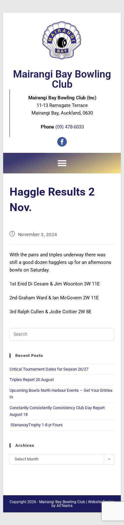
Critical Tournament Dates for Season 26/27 (49, 369)
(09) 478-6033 (69, 127)
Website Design (101, 502)
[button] (62, 163)
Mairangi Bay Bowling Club (62, 79)
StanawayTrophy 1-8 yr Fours (36, 424)
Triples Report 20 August (32, 379)
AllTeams (64, 505)
